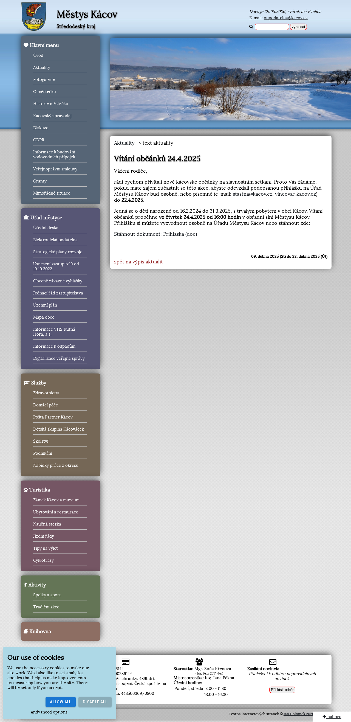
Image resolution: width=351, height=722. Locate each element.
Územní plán (45, 305)
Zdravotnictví (46, 393)
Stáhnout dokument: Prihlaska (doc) (155, 234)
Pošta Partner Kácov (53, 417)
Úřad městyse (45, 218)
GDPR (38, 139)
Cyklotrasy (43, 560)
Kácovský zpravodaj (52, 115)
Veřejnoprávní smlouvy (55, 169)
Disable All (95, 702)
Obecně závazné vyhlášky (57, 281)
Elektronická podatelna (55, 239)
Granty (40, 181)
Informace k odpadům (54, 346)
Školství (40, 441)
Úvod (38, 55)
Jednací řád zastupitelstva (58, 293)
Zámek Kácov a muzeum (56, 500)
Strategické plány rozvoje (57, 251)
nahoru (333, 716)
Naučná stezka (47, 524)
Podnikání (42, 453)
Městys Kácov (86, 14)
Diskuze (40, 127)
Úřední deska (45, 227)
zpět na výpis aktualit (138, 262)
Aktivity (36, 585)
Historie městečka (50, 103)
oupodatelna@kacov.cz (286, 17)
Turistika (39, 490)
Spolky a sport (47, 594)
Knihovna (39, 631)
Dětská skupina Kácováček (58, 429)
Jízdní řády (43, 536)
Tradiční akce (46, 607)
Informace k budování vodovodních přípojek (54, 154)
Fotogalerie (44, 79)
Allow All (60, 702)
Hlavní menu (44, 45)
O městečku (44, 91)
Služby (38, 383)
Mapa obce (43, 317)
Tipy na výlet (45, 548)
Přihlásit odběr (282, 690)
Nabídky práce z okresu (55, 465)
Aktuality (41, 67)
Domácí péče (45, 405)
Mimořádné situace (51, 193)
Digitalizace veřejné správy (59, 358)
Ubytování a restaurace (55, 512)
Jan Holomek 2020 (299, 714)
